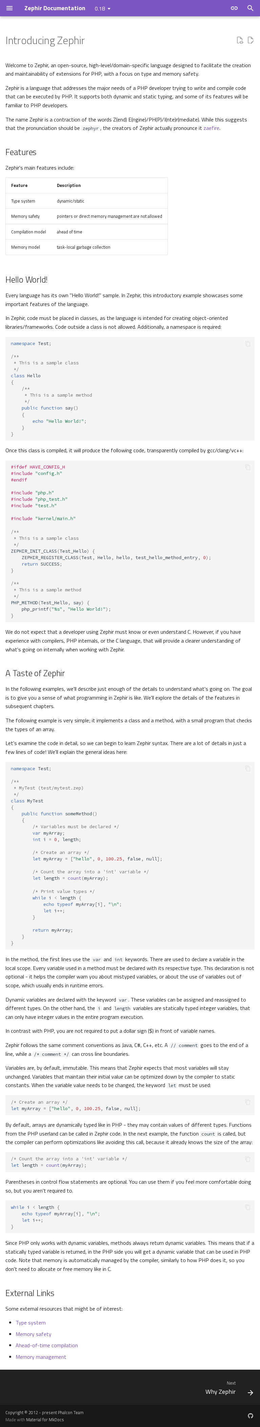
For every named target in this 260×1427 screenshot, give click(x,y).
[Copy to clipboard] (248, 344)
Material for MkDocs (45, 1419)
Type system (31, 1322)
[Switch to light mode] (234, 8)
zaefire (211, 128)
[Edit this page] (250, 40)
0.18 (100, 8)
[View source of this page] (240, 40)
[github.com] (250, 1415)
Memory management (41, 1357)
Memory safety (33, 1334)
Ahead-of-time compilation (47, 1345)
